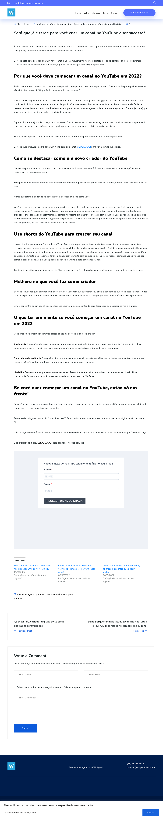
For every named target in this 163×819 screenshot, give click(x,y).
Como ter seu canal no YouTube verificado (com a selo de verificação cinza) (76, 569)
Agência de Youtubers (85, 24)
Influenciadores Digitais (109, 24)
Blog (105, 13)
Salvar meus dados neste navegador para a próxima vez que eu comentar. (54, 687)
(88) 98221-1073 (135, 763)
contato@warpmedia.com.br (141, 767)
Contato (115, 13)
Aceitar (150, 812)
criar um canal (53, 594)
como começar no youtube (30, 594)
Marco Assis (22, 24)
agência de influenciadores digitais (54, 24)
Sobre (86, 13)
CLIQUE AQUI (84, 146)
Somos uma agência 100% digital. (86, 767)
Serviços (96, 13)
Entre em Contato (139, 12)
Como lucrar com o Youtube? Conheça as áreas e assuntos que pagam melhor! (122, 569)
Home (78, 13)
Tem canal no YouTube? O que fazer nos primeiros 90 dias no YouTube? (32, 567)
